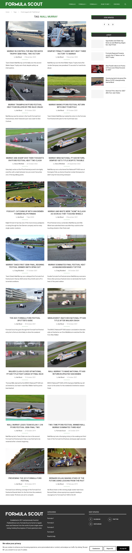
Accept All (123, 548)
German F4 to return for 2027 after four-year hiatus (115, 92)
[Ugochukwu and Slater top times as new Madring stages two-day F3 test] (97, 44)
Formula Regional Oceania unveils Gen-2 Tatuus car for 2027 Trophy (115, 55)
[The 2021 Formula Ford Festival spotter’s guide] (25, 301)
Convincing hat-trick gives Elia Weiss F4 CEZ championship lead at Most (116, 80)
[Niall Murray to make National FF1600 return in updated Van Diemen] (66, 354)
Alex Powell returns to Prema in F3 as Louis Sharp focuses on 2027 (115, 68)
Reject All (110, 548)
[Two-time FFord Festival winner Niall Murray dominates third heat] (66, 408)
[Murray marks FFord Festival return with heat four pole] (66, 88)
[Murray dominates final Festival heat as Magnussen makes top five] (66, 248)
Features (117, 4)
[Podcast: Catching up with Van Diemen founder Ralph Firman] (25, 194)
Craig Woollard (19, 270)
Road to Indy (105, 4)
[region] (66, 546)
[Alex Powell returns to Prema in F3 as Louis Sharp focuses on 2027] (97, 69)
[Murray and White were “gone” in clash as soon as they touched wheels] (66, 194)
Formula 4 (93, 4)
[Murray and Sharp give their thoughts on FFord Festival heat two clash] (25, 141)
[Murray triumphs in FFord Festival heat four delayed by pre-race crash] (25, 88)
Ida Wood (19, 57)
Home (7, 12)
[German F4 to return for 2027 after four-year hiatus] (97, 94)
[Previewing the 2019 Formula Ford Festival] (25, 461)
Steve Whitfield (19, 164)
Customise (96, 548)
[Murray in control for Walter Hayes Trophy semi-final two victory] (25, 34)
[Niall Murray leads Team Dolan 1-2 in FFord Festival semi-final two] (25, 408)
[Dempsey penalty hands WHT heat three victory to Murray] (66, 34)
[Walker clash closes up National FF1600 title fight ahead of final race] (25, 354)
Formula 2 (72, 4)
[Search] (125, 4)
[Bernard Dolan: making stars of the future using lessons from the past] (66, 461)
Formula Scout (61, 431)
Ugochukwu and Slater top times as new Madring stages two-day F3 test (116, 43)
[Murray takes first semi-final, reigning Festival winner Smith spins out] (25, 248)
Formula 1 (50, 518)
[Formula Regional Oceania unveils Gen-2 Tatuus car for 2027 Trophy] (97, 56)
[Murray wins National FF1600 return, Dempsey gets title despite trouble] (66, 141)
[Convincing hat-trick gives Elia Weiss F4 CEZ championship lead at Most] (97, 81)
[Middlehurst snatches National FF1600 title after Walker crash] (66, 301)
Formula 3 (82, 4)
